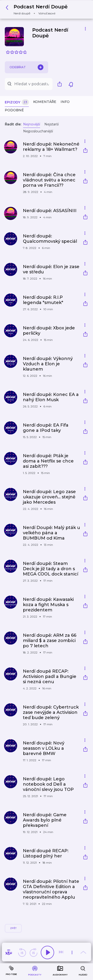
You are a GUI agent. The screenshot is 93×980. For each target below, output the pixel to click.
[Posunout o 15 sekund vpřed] (33, 952)
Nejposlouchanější (38, 131)
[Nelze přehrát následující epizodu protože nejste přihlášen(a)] (61, 952)
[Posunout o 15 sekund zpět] (22, 952)
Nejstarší (51, 124)
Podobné (14, 110)
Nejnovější (31, 124)
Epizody (16, 102)
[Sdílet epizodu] (85, 150)
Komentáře (44, 102)
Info (65, 102)
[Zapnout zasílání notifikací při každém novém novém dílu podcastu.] (71, 84)
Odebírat (18, 67)
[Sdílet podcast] (61, 84)
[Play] (47, 952)
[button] (38, 9)
